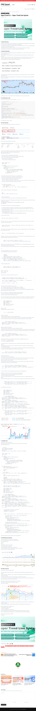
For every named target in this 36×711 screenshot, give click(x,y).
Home (2, 11)
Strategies (4, 11)
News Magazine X (23, 709)
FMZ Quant (5, 4)
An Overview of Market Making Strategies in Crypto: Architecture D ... (17, 684)
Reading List (3, 13)
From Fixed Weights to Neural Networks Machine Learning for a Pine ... (6, 684)
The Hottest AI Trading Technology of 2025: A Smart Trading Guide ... (29, 684)
